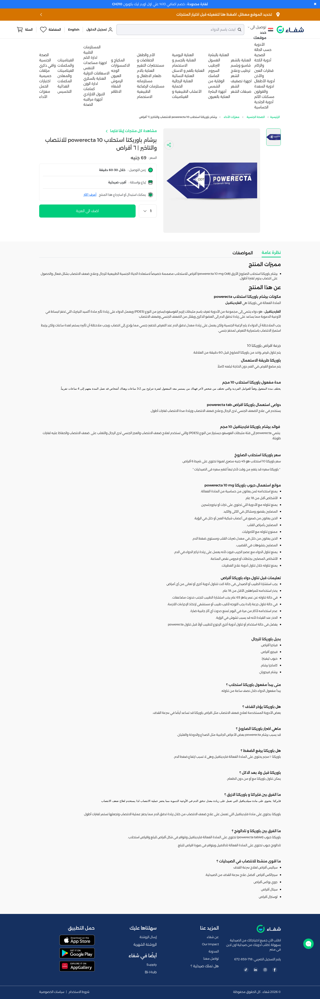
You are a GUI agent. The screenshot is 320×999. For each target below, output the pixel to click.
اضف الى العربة (87, 211)
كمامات (89, 89)
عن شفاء (213, 937)
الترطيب (214, 65)
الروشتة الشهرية (145, 944)
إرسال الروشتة (148, 937)
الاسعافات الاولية (96, 73)
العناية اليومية (183, 55)
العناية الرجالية (182, 81)
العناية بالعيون (219, 97)
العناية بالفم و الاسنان (188, 71)
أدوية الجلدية (263, 102)
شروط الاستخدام (79, 992)
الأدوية (259, 44)
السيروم (213, 71)
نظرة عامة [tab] (271, 252)
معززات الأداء (231, 117)
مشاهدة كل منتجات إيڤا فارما (133, 131)
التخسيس (64, 91)
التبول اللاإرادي (94, 94)
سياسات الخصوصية (51, 992)
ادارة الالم (90, 57)
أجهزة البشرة (217, 91)
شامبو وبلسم (241, 65)
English (73, 30)
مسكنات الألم (264, 97)
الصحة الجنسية (256, 117)
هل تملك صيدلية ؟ (205, 966)
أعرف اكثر (90, 195)
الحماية (177, 86)
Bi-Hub (151, 972)
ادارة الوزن (90, 84)
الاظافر (116, 91)
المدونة (214, 951)
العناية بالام (145, 71)
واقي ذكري (47, 65)
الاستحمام (144, 97)
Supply (152, 965)
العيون (116, 76)
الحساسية (261, 107)
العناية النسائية (183, 76)
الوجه (115, 71)
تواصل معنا (211, 958)
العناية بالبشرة (218, 55)
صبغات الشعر (241, 91)
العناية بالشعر (241, 60)
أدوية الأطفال (264, 81)
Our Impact (210, 944)
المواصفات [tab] (242, 253)
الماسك (213, 76)
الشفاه (116, 86)
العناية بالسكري (94, 78)
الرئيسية (275, 117)
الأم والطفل (146, 55)
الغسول (214, 60)
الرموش (117, 81)
